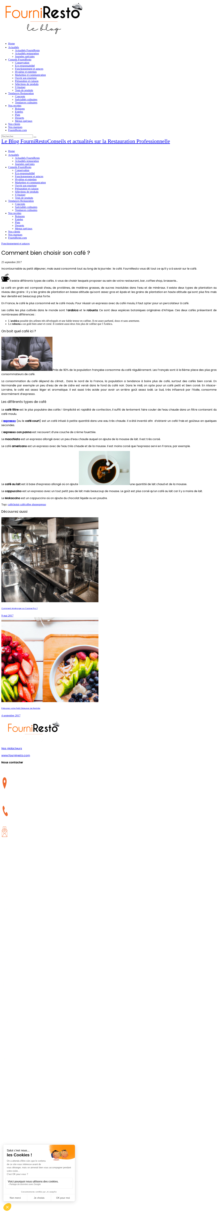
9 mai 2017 (7, 615)
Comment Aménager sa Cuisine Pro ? (19, 608)
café (10, 504)
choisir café (18, 504)
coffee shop (31, 504)
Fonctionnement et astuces (15, 243)
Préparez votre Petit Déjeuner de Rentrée (20, 708)
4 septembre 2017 (10, 715)
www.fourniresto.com (15, 755)
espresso (41, 504)
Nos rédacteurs (11, 748)
